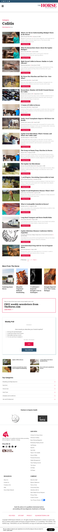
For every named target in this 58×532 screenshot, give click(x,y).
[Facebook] (12, 447)
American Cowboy (35, 437)
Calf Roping (33, 445)
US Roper (33, 470)
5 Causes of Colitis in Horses (30, 105)
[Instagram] (7, 1)
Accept (50, 529)
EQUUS (32, 447)
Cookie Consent (34, 497)
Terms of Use (34, 485)
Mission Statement (35, 482)
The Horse (33, 465)
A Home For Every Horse (36, 435)
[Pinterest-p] (5, 1)
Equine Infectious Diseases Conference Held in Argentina (37, 232)
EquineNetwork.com (42, 515)
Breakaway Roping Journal (37, 442)
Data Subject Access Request (38, 492)
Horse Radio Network (9, 490)
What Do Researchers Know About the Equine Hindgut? (36, 48)
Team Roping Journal (36, 462)
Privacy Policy (34, 495)
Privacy (29, 515)
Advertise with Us (35, 490)
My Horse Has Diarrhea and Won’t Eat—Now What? (36, 77)
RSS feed (12, 515)
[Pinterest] (9, 447)
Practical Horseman (35, 457)
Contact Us (6, 482)
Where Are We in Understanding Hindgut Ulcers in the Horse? (37, 33)
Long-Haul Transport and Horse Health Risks (36, 217)
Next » (35, 260)
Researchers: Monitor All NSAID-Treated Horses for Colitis (37, 91)
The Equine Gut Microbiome (30, 164)
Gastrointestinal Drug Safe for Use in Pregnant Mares (37, 246)
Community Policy (35, 487)
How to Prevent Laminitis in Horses (47, 367)
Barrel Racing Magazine (36, 440)
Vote (29, 344)
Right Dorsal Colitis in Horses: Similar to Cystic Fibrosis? (37, 62)
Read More (25, 44)
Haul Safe (33, 450)
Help (5, 487)
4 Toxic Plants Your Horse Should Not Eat (46, 360)
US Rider (33, 467)
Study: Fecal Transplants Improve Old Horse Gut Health (37, 119)
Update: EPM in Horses (17, 359)
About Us (6, 479)
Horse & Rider (34, 455)
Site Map (21, 515)
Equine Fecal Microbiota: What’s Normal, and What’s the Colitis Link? (36, 134)
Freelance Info (7, 485)
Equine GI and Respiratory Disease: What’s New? (37, 191)
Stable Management (35, 460)
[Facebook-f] (2, 1)
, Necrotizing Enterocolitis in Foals (37, 177)
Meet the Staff (34, 479)
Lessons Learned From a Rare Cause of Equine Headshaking (19, 367)
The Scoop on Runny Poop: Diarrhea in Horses (36, 150)
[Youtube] (3, 447)
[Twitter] (3, 1)
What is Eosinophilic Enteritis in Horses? (35, 204)
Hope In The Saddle (35, 452)
